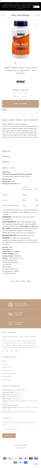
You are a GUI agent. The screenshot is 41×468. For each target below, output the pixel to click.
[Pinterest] (16, 351)
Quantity (4, 110)
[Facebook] (3, 351)
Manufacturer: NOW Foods (20, 90)
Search (4, 361)
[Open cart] (38, 15)
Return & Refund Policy (8, 373)
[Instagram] (11, 351)
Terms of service (7, 370)
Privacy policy (6, 367)
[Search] (35, 15)
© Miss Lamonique (20, 445)
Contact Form (14, 405)
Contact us (5, 364)
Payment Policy (6, 380)
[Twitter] (7, 351)
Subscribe (9, 435)
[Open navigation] (3, 15)
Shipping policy (6, 376)
